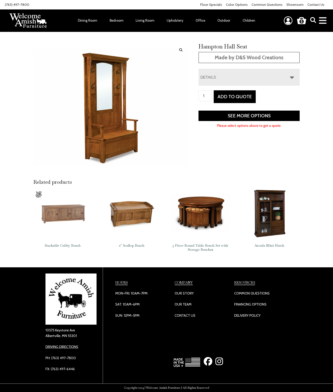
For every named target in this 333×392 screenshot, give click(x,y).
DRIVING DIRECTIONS (61, 347)
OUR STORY (184, 293)
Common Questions (267, 5)
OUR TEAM (183, 304)
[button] (180, 50)
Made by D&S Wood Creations (249, 57)
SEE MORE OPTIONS (249, 116)
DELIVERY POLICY (247, 315)
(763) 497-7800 (17, 5)
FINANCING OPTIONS (250, 304)
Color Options (237, 5)
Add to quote (235, 96)
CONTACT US (185, 315)
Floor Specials (211, 5)
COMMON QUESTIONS (252, 293)
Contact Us (315, 5)
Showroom (295, 5)
